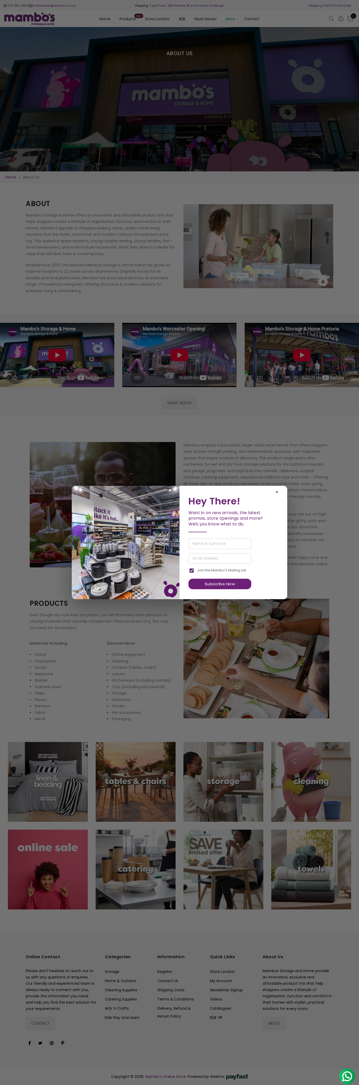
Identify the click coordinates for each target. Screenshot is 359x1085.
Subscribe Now (220, 584)
